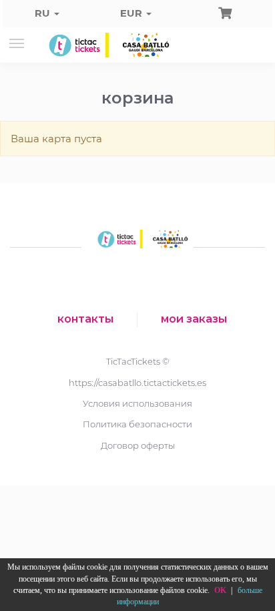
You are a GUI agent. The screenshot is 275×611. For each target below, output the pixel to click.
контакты (85, 319)
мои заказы (194, 319)
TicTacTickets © (138, 361)
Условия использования (137, 403)
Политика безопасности (137, 424)
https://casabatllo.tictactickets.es (137, 382)
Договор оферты (138, 445)
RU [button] (44, 13)
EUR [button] (132, 13)
